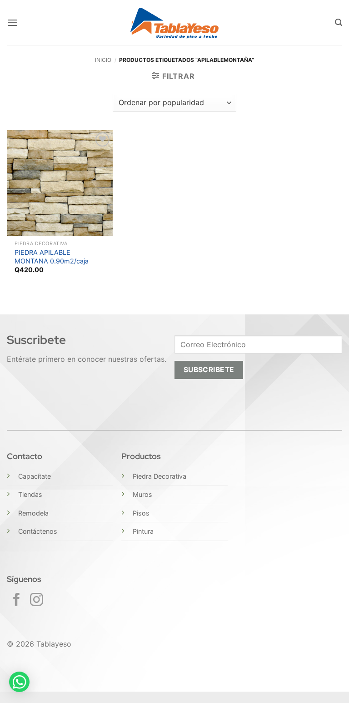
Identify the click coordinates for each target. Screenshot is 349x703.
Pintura (143, 531)
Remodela (33, 513)
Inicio (103, 59)
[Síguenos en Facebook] (16, 600)
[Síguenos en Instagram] (36, 600)
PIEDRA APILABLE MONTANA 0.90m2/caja (52, 256)
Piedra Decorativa (159, 476)
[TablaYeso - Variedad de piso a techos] (174, 23)
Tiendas (30, 494)
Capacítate (34, 476)
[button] (12, 22)
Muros (142, 494)
